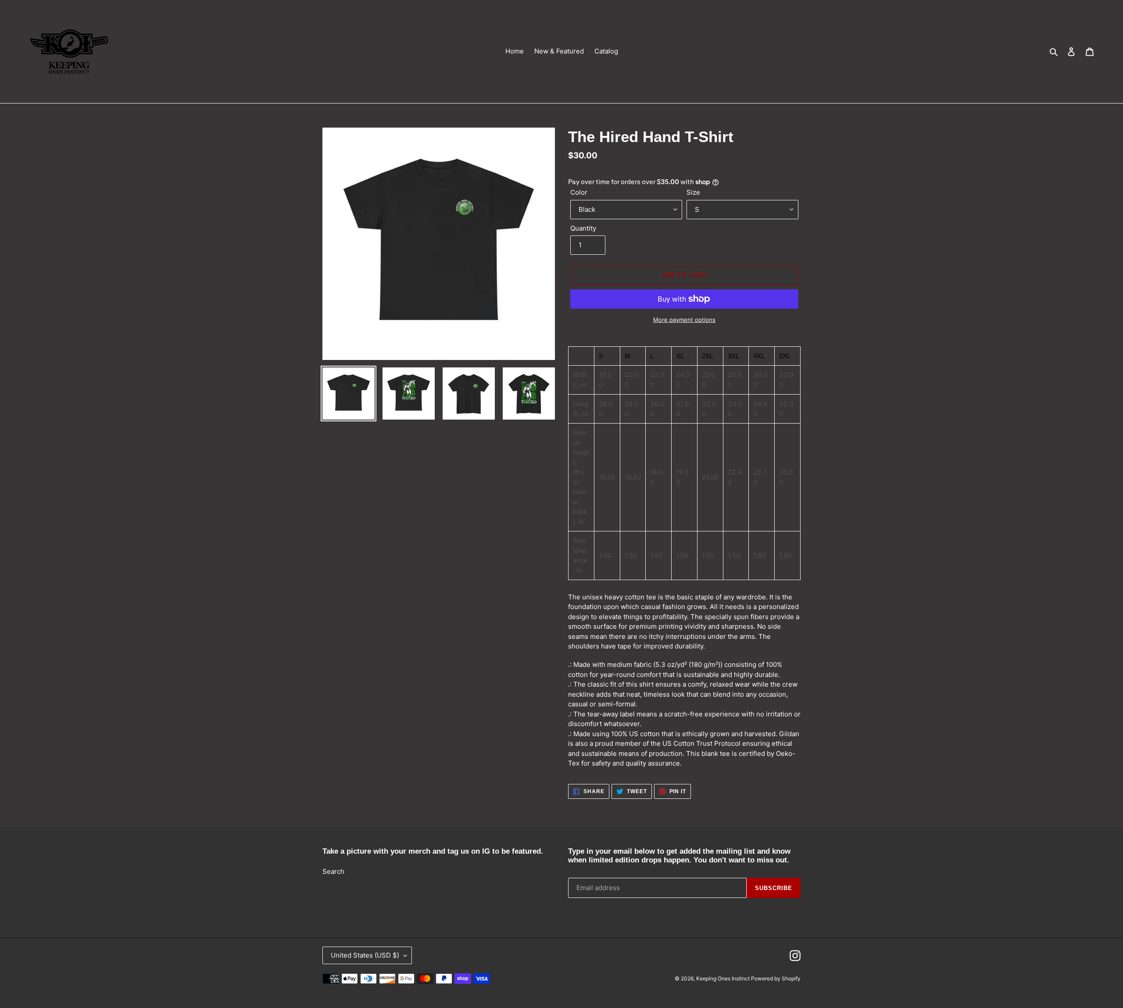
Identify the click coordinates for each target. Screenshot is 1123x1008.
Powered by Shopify (776, 978)
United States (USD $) (365, 955)
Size (693, 192)
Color (578, 192)
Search (333, 871)
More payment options (684, 319)
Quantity (583, 228)
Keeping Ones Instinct (723, 978)
